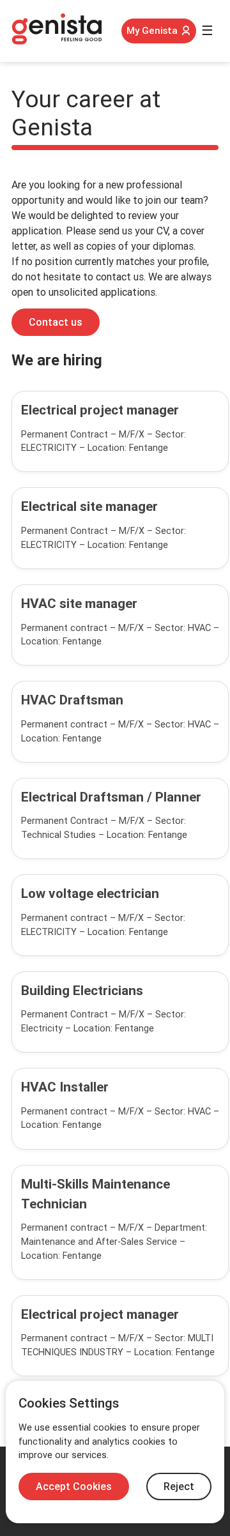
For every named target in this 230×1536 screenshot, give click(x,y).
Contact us (55, 322)
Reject (179, 1486)
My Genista (152, 30)
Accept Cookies (74, 1486)
